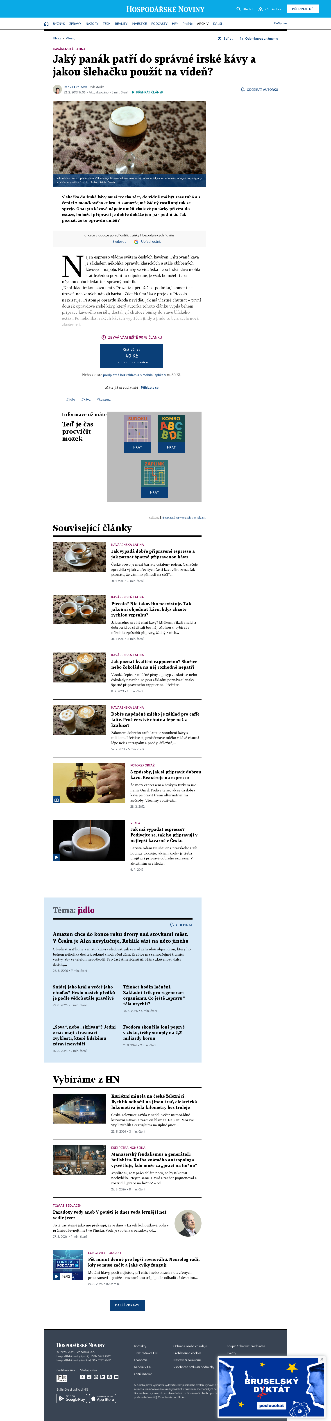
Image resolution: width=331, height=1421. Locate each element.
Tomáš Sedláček (67, 1205)
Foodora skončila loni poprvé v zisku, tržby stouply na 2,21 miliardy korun (154, 1032)
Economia (140, 1360)
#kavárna (104, 399)
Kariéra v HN (143, 1367)
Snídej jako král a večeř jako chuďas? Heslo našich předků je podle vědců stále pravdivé (84, 992)
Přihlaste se (150, 387)
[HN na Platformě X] (82, 1377)
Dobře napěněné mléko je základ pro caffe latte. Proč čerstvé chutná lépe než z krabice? (155, 719)
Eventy (231, 1353)
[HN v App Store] (102, 1398)
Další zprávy (127, 1305)
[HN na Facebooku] (89, 1377)
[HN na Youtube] (116, 1377)
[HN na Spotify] (109, 1377)
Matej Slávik (107, 182)
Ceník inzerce (143, 1374)
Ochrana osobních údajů (190, 1346)
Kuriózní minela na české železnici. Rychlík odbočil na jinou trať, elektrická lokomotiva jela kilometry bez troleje (154, 1102)
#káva (86, 399)
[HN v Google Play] (72, 1398)
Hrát (137, 447)
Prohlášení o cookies (187, 1353)
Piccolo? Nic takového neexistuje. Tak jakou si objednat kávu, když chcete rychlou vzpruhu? (151, 609)
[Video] (56, 857)
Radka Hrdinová (76, 87)
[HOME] (46, 24)
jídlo (86, 910)
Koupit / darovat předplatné (246, 1346)
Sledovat (119, 241)
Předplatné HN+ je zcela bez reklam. (183, 517)
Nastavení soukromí (187, 1360)
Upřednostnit (151, 241)
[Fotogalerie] (56, 799)
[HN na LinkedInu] (102, 1377)
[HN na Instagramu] (96, 1377)
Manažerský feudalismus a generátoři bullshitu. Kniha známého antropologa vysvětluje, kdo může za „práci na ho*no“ (154, 1160)
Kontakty (140, 1346)
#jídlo (70, 399)
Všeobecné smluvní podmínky (193, 1367)
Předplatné (302, 9)
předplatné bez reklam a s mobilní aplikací (134, 375)
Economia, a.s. (85, 1352)
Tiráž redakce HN (146, 1353)
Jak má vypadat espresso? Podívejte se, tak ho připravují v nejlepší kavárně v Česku (163, 835)
